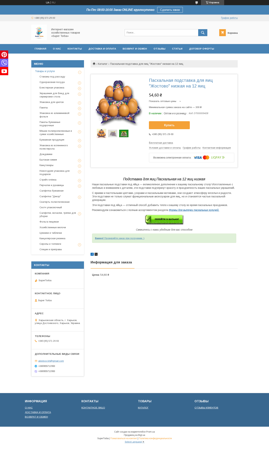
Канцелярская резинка (52, 238)
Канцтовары (46, 165)
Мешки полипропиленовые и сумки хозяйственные (56, 133)
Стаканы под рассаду (52, 76)
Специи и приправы (51, 249)
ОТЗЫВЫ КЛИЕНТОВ (206, 407)
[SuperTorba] (39, 39)
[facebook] (92, 254)
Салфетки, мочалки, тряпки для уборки (58, 214)
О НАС (29, 407)
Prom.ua (150, 432)
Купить (169, 125)
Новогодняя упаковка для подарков (55, 172)
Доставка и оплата (102, 48)
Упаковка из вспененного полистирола (54, 147)
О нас (57, 48)
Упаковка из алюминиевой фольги (54, 115)
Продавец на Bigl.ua (134, 435)
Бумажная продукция (52, 139)
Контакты (75, 48)
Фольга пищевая (49, 221)
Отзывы (159, 48)
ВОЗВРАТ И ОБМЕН (36, 416)
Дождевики (46, 154)
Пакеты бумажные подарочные (50, 124)
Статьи (177, 48)
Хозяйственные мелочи (53, 227)
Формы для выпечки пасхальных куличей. (194, 210)
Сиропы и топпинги (50, 243)
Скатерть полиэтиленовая (55, 201)
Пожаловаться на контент (123, 438)
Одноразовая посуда (52, 82)
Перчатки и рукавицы (52, 185)
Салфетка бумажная (51, 190)
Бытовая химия (48, 159)
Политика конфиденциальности (155, 438)
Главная (40, 48)
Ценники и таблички (51, 232)
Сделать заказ (170, 9)
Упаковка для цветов (52, 102)
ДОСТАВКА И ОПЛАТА (38, 412)
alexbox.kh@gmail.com (51, 361)
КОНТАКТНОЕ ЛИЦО (93, 407)
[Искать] (202, 32)
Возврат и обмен (135, 48)
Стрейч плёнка (48, 179)
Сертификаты (45, 58)
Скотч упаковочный (51, 207)
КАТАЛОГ (143, 407)
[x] (96, 254)
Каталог (102, 63)
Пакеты (44, 107)
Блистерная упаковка (52, 87)
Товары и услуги (45, 71)
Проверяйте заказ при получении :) (119, 238)
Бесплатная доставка (161, 142)
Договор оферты (201, 48)
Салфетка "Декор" (50, 196)
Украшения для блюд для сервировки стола (54, 95)
